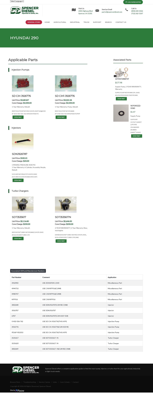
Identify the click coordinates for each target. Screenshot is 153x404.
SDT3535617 (19, 217)
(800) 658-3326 (137, 11)
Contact (76, 382)
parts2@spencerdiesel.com (112, 12)
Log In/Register (134, 2)
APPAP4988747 (122, 79)
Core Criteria (65, 382)
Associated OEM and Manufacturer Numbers (28, 271)
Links (55, 382)
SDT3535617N (63, 217)
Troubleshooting (29, 382)
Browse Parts (15, 382)
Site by (13, 390)
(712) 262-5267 (137, 13)
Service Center (44, 382)
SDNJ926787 (19, 154)
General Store (34, 22)
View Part (18, 117)
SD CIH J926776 (21, 96)
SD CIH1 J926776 (65, 96)
